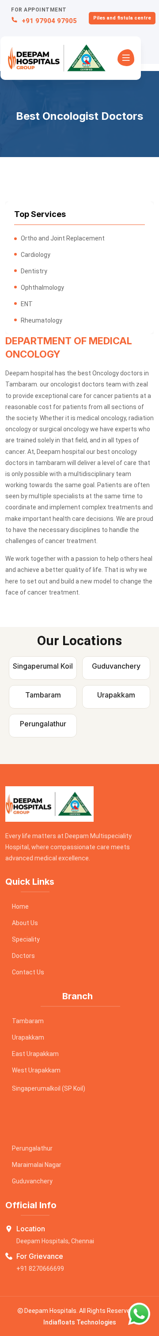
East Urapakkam (35, 1053)
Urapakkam (28, 1037)
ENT (27, 303)
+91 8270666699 (40, 1268)
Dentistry (34, 271)
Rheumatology (41, 320)
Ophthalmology (42, 287)
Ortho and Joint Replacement (63, 238)
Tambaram (28, 1021)
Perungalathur (32, 1148)
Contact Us (28, 972)
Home (20, 906)
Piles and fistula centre (122, 18)
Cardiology (35, 254)
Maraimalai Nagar (36, 1164)
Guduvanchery (32, 1181)
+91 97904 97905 (48, 21)
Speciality (26, 939)
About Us (25, 922)
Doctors (23, 955)
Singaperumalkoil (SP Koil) (48, 1088)
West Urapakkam (36, 1070)
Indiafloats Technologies (79, 1322)
